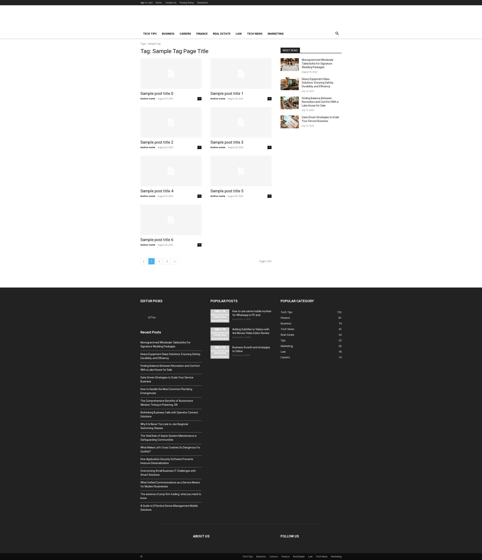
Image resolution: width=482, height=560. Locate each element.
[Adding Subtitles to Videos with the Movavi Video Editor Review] (219, 334)
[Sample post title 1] (241, 73)
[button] (337, 34)
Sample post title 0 (156, 93)
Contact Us (170, 2)
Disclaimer (202, 2)
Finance (202, 33)
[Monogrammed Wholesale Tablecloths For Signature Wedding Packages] (290, 64)
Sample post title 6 (156, 239)
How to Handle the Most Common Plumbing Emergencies (166, 391)
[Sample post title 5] (241, 171)
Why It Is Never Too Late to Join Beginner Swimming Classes (164, 426)
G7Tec (152, 317)
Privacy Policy (187, 2)
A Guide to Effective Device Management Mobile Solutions (169, 507)
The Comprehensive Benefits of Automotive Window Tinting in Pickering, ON (166, 402)
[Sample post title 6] (170, 220)
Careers (185, 33)
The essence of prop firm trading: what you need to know (170, 496)
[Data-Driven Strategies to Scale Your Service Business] (290, 122)
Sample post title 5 (226, 191)
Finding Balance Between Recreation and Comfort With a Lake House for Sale (320, 102)
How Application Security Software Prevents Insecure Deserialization (166, 461)
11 (199, 98)
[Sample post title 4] (170, 171)
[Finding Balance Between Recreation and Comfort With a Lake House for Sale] (290, 103)
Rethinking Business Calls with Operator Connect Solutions (169, 414)
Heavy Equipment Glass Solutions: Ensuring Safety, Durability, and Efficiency (317, 83)
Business (168, 33)
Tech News (254, 33)
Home (159, 2)
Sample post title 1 (226, 93)
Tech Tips (150, 33)
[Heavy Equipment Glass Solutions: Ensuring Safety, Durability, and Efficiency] (290, 83)
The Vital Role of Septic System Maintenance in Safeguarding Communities (168, 437)
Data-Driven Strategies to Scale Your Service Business (166, 379)
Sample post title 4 (156, 191)
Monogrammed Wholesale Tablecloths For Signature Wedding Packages (317, 63)
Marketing (276, 33)
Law (239, 33)
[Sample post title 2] (170, 122)
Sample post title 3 (226, 142)
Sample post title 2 (156, 142)
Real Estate (221, 33)
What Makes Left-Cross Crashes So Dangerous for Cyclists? (170, 449)
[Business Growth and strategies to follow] (219, 352)
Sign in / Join (146, 2)
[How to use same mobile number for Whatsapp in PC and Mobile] (219, 316)
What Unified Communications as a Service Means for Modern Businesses (170, 484)
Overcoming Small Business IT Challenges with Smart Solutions (168, 472)
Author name (147, 98)
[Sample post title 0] (170, 73)
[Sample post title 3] (241, 122)
